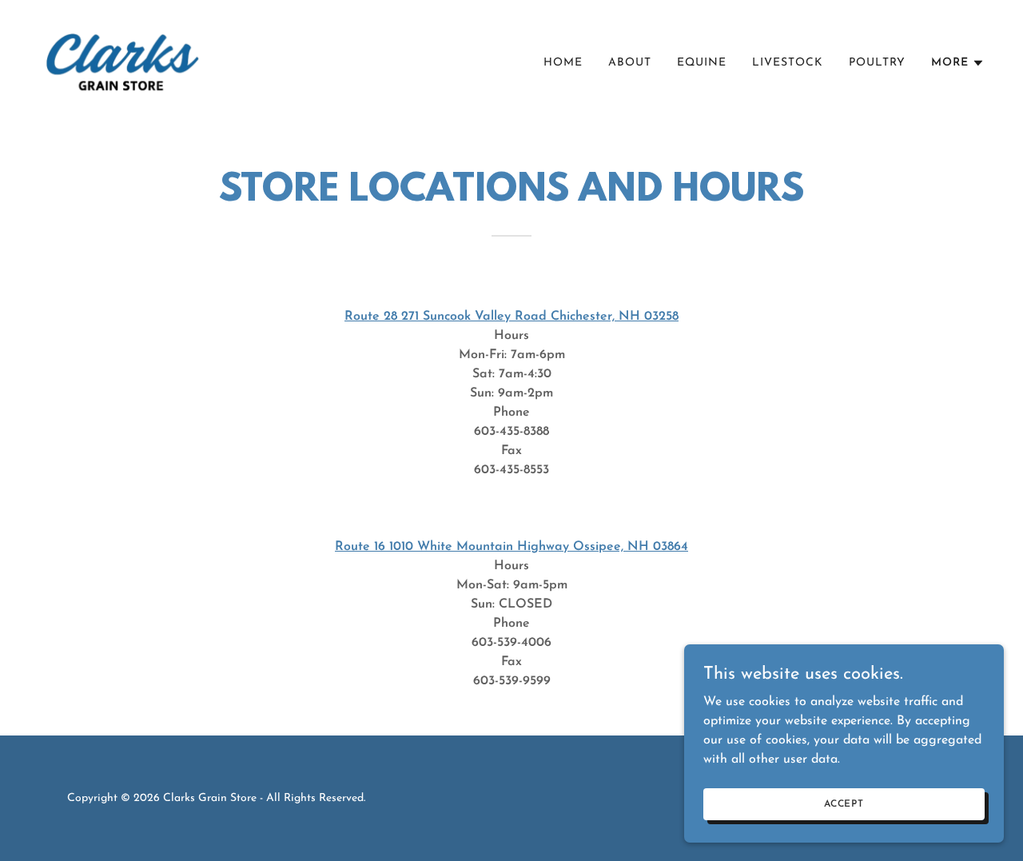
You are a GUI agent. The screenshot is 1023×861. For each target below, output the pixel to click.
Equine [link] (701, 63)
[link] (121, 60)
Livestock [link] (787, 63)
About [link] (629, 63)
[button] (958, 63)
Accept (844, 803)
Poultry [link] (877, 63)
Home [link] (563, 63)
